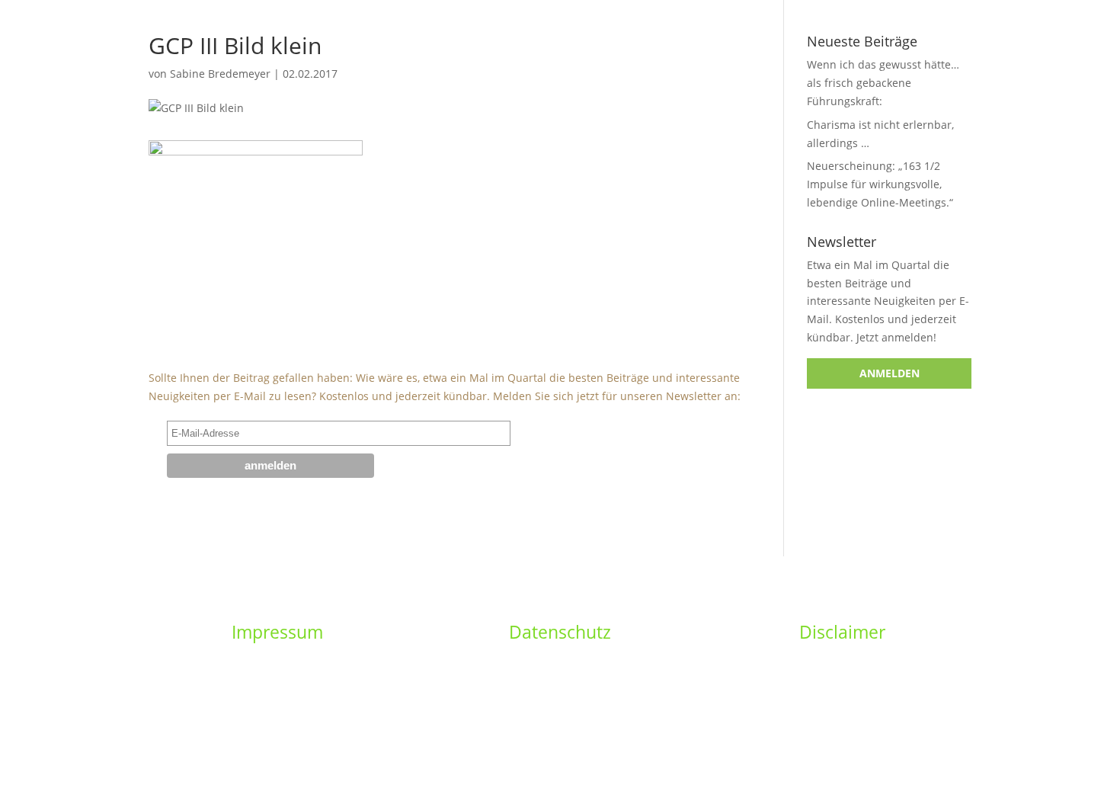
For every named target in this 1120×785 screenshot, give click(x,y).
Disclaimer (842, 632)
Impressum (277, 632)
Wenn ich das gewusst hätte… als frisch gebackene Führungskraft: (883, 82)
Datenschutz (560, 632)
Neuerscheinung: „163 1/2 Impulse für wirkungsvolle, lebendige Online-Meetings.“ (880, 184)
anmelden (889, 373)
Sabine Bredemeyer (220, 73)
